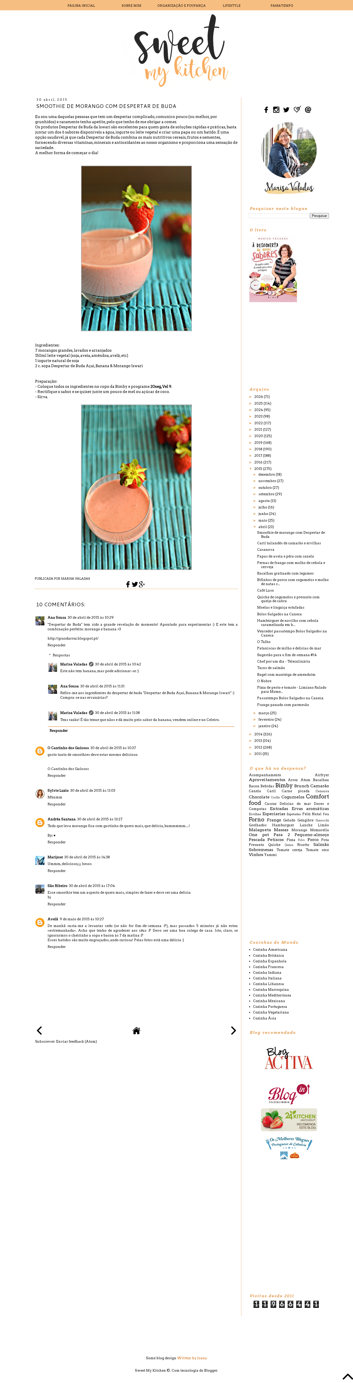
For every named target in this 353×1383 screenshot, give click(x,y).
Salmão (321, 844)
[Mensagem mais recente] (39, 1031)
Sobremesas (261, 849)
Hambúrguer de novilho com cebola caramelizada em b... (287, 623)
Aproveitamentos (267, 779)
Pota (325, 840)
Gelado (289, 820)
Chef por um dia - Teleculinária (283, 661)
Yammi (270, 855)
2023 (258, 416)
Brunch (301, 785)
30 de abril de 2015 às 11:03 (92, 790)
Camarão (319, 785)
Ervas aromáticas (310, 808)
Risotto (303, 845)
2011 (258, 754)
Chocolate (259, 797)
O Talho (264, 642)
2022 (259, 423)
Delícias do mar (295, 804)
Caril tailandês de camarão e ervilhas (289, 543)
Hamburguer (283, 825)
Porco (313, 839)
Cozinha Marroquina (271, 990)
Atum (305, 780)
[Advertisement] (287, 344)
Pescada (257, 839)
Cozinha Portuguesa (270, 1007)
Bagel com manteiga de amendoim (286, 675)
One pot (259, 834)
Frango (274, 820)
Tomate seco (317, 850)
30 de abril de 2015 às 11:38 (117, 713)
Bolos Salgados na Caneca (279, 614)
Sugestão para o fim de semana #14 (287, 655)
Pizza (291, 840)
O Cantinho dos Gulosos (68, 748)
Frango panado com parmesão (283, 705)
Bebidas (267, 786)
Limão (323, 825)
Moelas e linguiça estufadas (280, 607)
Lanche (306, 825)
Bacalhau (321, 780)
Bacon (254, 786)
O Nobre (264, 681)
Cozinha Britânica (268, 955)
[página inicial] (136, 1033)
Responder (57, 645)
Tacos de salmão (271, 668)
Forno (256, 819)
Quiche (274, 845)
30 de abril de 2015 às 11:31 (102, 686)
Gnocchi (322, 820)
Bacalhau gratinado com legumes (285, 573)
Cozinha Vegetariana (271, 1012)
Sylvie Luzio (58, 790)
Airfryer (322, 775)
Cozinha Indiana (267, 973)
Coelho (275, 797)
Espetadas (294, 814)
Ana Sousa (57, 617)
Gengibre (305, 820)
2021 (258, 429)
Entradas (279, 808)
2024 (259, 410)
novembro (267, 481)
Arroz (293, 780)
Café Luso (265, 590)
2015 (258, 469)
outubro (265, 488)
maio (263, 520)
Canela (255, 791)
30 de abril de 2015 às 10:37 (113, 748)
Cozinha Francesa (268, 967)
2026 (259, 397)
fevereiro (266, 719)
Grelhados (258, 825)
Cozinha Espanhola (270, 961)
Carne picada (296, 791)
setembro (266, 494)
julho (263, 507)
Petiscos (275, 839)
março (264, 713)
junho (263, 514)
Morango (299, 830)
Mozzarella (319, 830)
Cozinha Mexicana (269, 1001)
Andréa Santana (62, 819)
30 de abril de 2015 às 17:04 (92, 886)
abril (263, 527)
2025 (259, 403)
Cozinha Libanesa (268, 984)
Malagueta (260, 829)
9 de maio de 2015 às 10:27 (82, 919)
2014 (258, 734)
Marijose (55, 857)
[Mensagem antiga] (233, 1031)
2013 (258, 741)
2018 (258, 449)
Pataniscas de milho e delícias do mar (289, 648)
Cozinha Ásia (264, 1018)
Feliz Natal (311, 814)
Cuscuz (271, 804)
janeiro (264, 726)
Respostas (61, 655)
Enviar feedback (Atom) (76, 1041)
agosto (264, 501)
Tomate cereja (290, 850)
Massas (281, 829)
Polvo (301, 840)
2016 (258, 462)
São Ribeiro (57, 886)
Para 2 (282, 834)
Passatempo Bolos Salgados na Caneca (290, 698)
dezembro (267, 474)
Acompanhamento (265, 775)
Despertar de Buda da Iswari (84, 127)
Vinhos (256, 854)
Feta (326, 814)
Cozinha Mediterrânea (272, 995)
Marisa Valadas (73, 664)
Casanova (265, 550)
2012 (258, 747)
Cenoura (322, 791)
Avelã (53, 919)
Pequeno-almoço (312, 834)
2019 (258, 443)
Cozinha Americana (270, 950)
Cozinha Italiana (267, 978)
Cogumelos (292, 797)
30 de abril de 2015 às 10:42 (118, 664)
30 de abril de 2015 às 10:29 (91, 617)
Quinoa (289, 845)
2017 (258, 456)
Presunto (256, 845)
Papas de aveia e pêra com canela (285, 556)
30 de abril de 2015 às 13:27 (99, 819)
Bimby (284, 785)
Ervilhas (255, 814)
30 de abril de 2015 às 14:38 (87, 857)
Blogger (210, 1370)
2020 (259, 436)
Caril (271, 791)
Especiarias (273, 813)
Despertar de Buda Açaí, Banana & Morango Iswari (97, 366)
